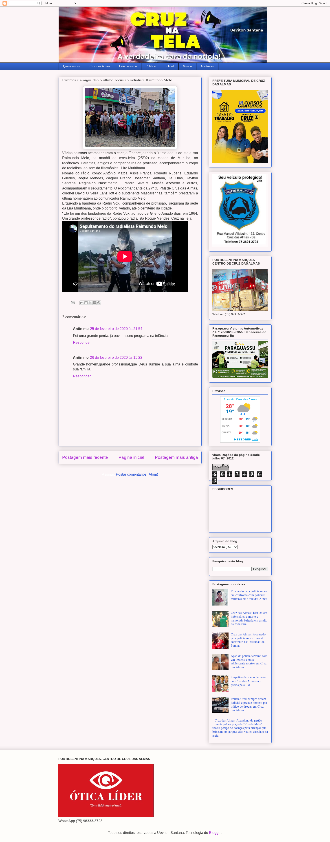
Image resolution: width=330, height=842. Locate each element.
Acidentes (207, 66)
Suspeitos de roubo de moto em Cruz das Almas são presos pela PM (248, 681)
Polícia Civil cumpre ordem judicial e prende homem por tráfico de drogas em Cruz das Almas (249, 704)
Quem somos (72, 66)
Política (151, 66)
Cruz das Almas (100, 66)
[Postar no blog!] (86, 303)
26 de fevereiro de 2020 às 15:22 (116, 357)
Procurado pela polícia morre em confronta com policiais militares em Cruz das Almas (249, 595)
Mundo (187, 66)
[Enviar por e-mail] (81, 303)
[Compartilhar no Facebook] (94, 303)
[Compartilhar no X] (90, 303)
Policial (169, 66)
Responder (82, 342)
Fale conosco (128, 66)
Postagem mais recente (85, 457)
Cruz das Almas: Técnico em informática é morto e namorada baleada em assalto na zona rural (249, 618)
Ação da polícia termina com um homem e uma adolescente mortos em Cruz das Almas (249, 661)
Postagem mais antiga (176, 457)
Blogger (215, 833)
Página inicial (131, 457)
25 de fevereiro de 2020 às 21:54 (116, 329)
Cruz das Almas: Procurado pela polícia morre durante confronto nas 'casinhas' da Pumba (248, 640)
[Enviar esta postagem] (72, 302)
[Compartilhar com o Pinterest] (99, 303)
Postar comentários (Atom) (137, 474)
